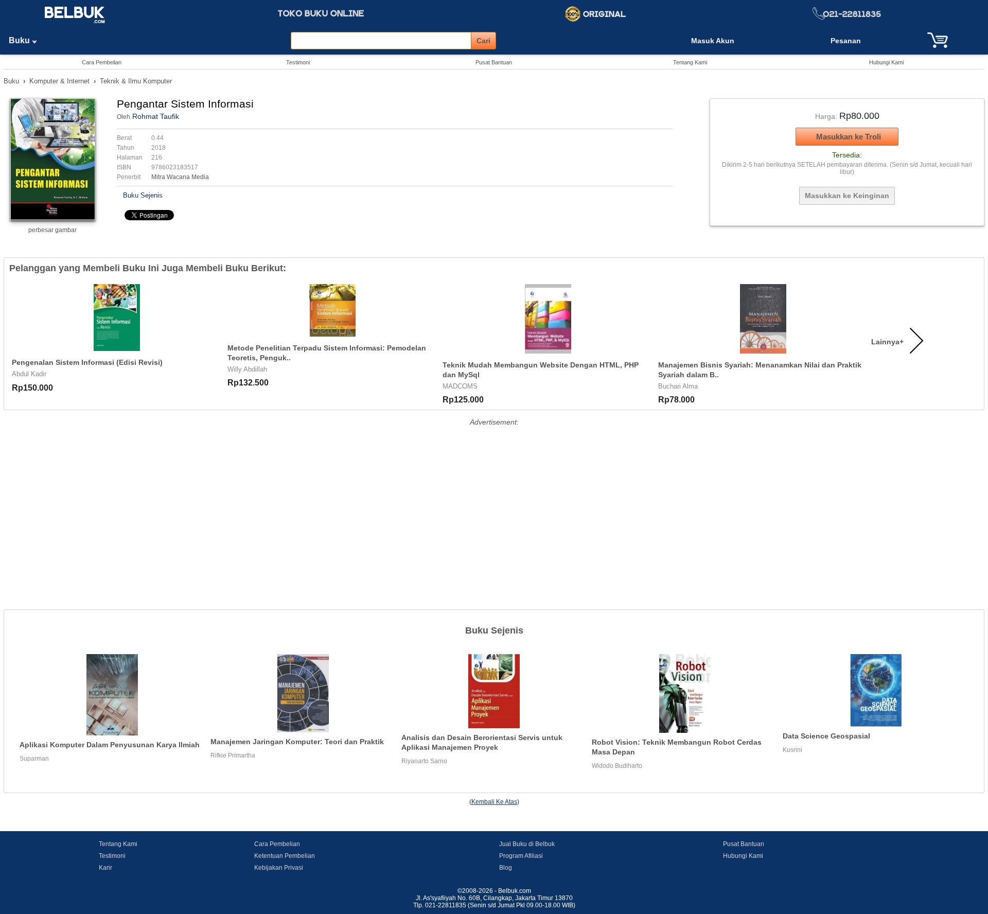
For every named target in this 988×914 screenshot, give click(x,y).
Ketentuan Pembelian (284, 855)
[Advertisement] (494, 501)
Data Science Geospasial (826, 736)
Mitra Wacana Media (180, 177)
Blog (505, 867)
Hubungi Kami (886, 62)
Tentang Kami (690, 62)
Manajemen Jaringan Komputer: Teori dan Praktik (297, 741)
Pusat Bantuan (493, 62)
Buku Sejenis (143, 195)
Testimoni (298, 62)
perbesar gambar (52, 230)
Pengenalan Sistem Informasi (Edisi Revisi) (87, 362)
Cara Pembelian (101, 62)
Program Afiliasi (521, 855)
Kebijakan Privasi (278, 867)
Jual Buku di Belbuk (527, 844)
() (494, 801)
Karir (105, 867)
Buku (20, 40)
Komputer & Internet (59, 81)
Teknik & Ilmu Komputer (136, 81)
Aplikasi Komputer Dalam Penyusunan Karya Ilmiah (110, 745)
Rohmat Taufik (155, 116)
